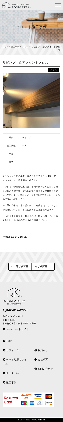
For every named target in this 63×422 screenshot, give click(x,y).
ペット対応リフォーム (15, 361)
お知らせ (43, 350)
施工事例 (15, 47)
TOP (6, 47)
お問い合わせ (45, 368)
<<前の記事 (20, 266)
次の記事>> (43, 266)
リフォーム (12, 350)
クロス (25, 47)
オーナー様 (12, 373)
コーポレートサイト (17, 329)
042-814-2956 (17, 310)
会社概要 (43, 359)
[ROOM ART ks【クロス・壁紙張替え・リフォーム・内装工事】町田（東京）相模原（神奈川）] (17, 5)
